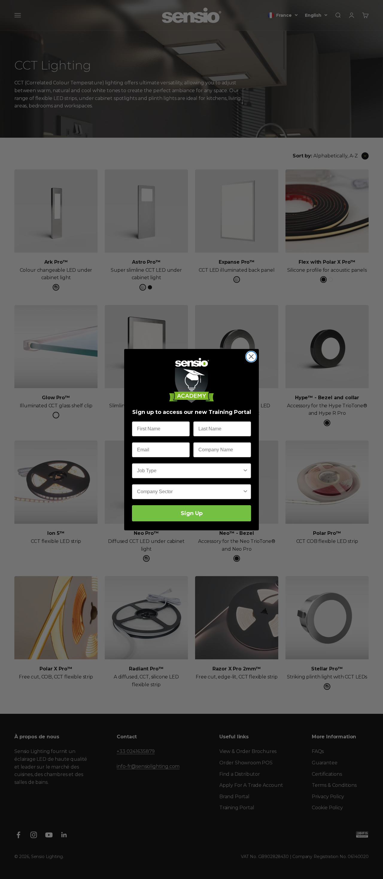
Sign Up (192, 513)
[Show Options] (245, 471)
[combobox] (189, 471)
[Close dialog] (251, 356)
